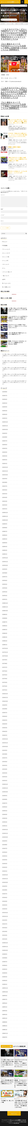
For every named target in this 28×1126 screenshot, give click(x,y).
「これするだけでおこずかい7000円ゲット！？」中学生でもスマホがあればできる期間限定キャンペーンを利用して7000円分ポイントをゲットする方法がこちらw (14, 34)
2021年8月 (4, 482)
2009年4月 (4, 1010)
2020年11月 (5, 516)
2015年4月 (4, 769)
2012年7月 (4, 893)
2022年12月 (5, 422)
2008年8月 (4, 1022)
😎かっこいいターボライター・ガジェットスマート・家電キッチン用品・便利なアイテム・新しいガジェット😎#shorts (17, 121)
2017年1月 (4, 690)
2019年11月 (5, 561)
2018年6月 (4, 625)
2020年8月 (4, 527)
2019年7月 (4, 576)
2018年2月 (4, 640)
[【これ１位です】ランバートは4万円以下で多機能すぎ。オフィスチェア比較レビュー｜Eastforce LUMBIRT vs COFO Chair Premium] (4, 319)
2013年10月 (5, 837)
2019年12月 (5, 557)
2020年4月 (4, 542)
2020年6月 (4, 535)
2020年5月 (4, 539)
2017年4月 (4, 678)
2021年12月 (5, 467)
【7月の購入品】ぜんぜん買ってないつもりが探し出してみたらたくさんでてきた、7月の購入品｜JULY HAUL (20, 1104)
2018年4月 (4, 633)
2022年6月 (4, 444)
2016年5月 (4, 720)
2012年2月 (4, 908)
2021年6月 (4, 489)
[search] (26, 5)
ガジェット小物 (12, 19)
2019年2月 (4, 595)
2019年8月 (4, 572)
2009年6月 (4, 1003)
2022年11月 (5, 425)
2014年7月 (4, 803)
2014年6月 (4, 806)
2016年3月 (4, 727)
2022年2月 (4, 459)
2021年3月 (4, 501)
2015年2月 (4, 776)
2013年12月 (5, 829)
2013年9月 (4, 840)
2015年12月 (5, 739)
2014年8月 (4, 799)
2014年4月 (4, 814)
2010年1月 (4, 984)
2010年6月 (4, 965)
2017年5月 (4, 674)
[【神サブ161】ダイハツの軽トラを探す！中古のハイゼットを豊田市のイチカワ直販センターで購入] (4, 160)
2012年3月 (4, 905)
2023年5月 (4, 403)
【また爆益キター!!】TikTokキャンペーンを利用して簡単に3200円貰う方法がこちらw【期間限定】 (14, 47)
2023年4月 (4, 406)
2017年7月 (4, 667)
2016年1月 (4, 735)
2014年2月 (4, 822)
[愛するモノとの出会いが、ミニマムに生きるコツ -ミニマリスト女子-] (4, 173)
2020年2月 (4, 550)
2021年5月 (4, 493)
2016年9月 (4, 705)
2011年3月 (4, 935)
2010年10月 (5, 950)
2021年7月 (4, 486)
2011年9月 (4, 920)
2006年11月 (5, 1033)
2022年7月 (4, 440)
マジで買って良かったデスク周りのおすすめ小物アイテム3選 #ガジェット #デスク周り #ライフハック (17, 310)
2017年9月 (4, 659)
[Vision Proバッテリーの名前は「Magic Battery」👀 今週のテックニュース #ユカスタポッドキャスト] (4, 327)
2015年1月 (4, 780)
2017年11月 (5, 652)
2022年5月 (4, 448)
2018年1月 (4, 644)
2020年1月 (4, 554)
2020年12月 (5, 512)
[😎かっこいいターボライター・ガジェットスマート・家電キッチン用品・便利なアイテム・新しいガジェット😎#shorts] (4, 122)
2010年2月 (4, 980)
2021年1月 (4, 508)
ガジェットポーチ (6, 253)
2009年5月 (4, 1007)
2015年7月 (4, 757)
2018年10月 (5, 610)
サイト (2, 220)
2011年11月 (5, 916)
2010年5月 (4, 969)
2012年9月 (4, 886)
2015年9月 (4, 750)
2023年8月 (4, 391)
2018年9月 (4, 614)
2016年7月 (4, 712)
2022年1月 (4, 463)
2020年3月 (4, 546)
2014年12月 (5, 784)
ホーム (3, 268)
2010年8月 (4, 957)
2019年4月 (4, 588)
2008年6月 (4, 1025)
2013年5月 (4, 856)
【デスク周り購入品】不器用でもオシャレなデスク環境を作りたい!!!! (7, 1082)
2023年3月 (4, 410)
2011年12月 (5, 912)
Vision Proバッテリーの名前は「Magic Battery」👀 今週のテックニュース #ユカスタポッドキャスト (17, 326)
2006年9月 (4, 1037)
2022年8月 (4, 437)
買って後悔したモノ (6, 287)
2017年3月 (4, 682)
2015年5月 (4, 765)
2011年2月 (4, 939)
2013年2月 (4, 867)
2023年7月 (4, 395)
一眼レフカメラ (5, 275)
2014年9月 (4, 795)
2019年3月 (4, 591)
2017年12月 (5, 648)
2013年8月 (4, 844)
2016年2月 (4, 731)
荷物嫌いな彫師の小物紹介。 (15, 147)
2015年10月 (5, 746)
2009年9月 (4, 995)
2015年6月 (4, 761)
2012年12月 (5, 874)
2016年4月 (4, 723)
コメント (3, 194)
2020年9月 (4, 523)
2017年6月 (4, 671)
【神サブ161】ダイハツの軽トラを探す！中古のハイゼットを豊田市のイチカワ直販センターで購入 (17, 159)
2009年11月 (5, 988)
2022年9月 (4, 433)
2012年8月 (4, 890)
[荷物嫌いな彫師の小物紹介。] (4, 149)
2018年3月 (4, 637)
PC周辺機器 (4, 245)
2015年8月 (4, 754)
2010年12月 (5, 942)
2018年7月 (4, 622)
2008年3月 (4, 1029)
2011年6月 (4, 927)
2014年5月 (4, 810)
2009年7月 (4, 999)
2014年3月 (4, 818)
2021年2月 (4, 505)
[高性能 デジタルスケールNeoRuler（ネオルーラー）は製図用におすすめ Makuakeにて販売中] (4, 343)
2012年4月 (4, 901)
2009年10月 (5, 991)
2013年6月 (4, 852)
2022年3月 (4, 456)
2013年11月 (5, 833)
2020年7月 (4, 531)
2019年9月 (4, 569)
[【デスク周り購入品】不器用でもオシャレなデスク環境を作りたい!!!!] (4, 335)
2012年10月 (5, 882)
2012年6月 (4, 897)
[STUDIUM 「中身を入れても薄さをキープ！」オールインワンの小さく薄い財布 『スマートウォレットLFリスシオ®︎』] (4, 136)
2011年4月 (4, 931)
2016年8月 (4, 708)
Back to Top (14, 1113)
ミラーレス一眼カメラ (7, 271)
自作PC (3, 279)
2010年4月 (4, 973)
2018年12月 (5, 603)
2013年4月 (4, 859)
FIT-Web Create (22, 1121)
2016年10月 (5, 701)
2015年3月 (4, 773)
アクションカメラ (6, 249)
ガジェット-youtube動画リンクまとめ (18, 1120)
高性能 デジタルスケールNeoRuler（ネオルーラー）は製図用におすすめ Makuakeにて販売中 (17, 342)
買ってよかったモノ (6, 283)
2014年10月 (5, 791)
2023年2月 (4, 414)
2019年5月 (4, 584)
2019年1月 (4, 599)
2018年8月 (4, 618)
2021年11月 (5, 471)
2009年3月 (4, 1014)
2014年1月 (4, 825)
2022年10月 (5, 429)
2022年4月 (4, 452)
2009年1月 (4, 1018)
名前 (2, 209)
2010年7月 (4, 961)
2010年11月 (5, 946)
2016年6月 (4, 716)
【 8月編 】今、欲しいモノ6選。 (7, 1101)
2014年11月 (5, 788)
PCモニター (4, 241)
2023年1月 (4, 418)
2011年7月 (4, 924)
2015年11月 (5, 742)
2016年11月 (5, 697)
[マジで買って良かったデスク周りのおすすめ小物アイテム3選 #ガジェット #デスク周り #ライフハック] (4, 311)
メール (2, 215)
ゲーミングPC (5, 260)
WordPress (16, 1123)
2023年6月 (4, 399)
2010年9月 (4, 954)
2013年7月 (4, 848)
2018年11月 (5, 607)
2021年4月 (4, 497)
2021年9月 (4, 478)
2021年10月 (5, 474)
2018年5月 (4, 629)
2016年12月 (5, 693)
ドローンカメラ (5, 264)
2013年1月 (4, 871)
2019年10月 (5, 565)
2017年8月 (4, 663)
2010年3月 (4, 976)
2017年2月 (4, 686)
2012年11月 (5, 878)
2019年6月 (4, 580)
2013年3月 (4, 863)
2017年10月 (5, 656)
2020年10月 (5, 520)
